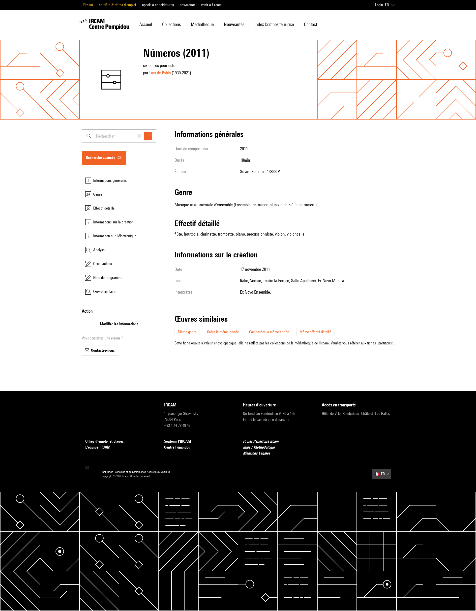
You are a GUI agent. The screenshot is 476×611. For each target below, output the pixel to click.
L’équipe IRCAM (97, 447)
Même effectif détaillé (315, 332)
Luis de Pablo (160, 72)
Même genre (187, 332)
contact (310, 24)
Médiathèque (202, 24)
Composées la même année (269, 332)
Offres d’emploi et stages (104, 441)
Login (379, 4)
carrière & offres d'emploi (117, 4)
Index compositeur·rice (274, 24)
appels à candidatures (158, 4)
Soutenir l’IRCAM (177, 441)
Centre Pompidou (177, 447)
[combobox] (119, 136)
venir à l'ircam (211, 4)
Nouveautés (234, 24)
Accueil (145, 24)
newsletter (187, 4)
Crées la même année (223, 332)
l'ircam (88, 4)
